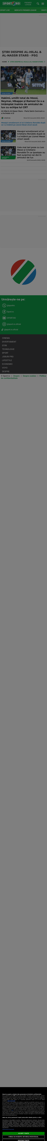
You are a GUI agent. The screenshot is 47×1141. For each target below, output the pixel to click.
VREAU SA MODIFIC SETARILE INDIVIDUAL (23, 1137)
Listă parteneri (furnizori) (8, 1129)
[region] (23, 1114)
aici (12, 1109)
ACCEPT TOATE (23, 1133)
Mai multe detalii (11, 1100)
